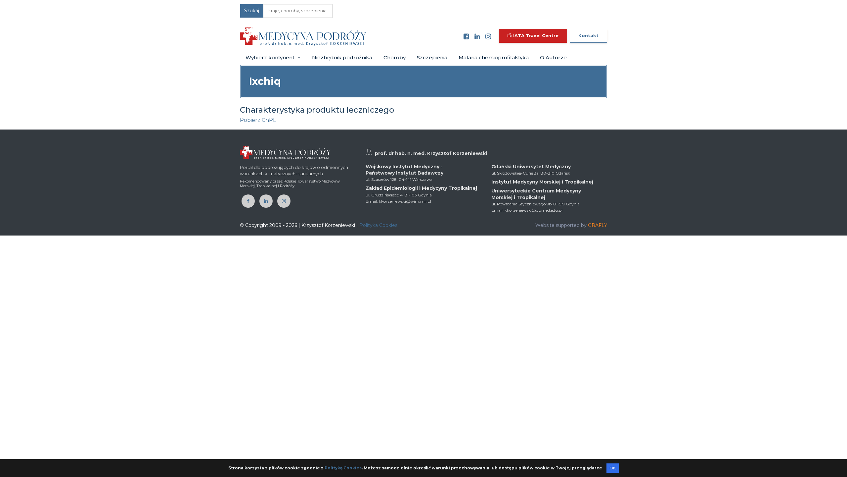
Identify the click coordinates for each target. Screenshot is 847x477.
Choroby (394, 57)
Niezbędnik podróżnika (342, 57)
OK (612, 467)
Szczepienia (432, 57)
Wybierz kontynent (270, 57)
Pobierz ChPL (258, 120)
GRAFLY (597, 225)
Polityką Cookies (343, 467)
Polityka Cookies (378, 225)
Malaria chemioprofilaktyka (494, 57)
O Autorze (553, 57)
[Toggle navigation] (376, 36)
